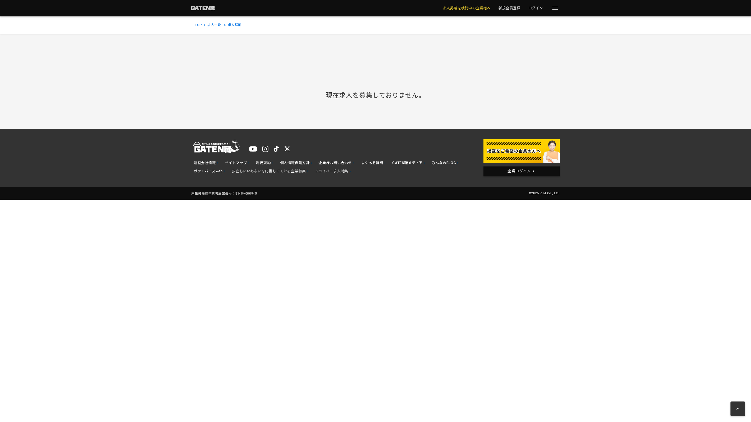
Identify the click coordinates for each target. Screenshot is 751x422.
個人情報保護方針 (295, 163)
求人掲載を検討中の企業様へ (467, 8)
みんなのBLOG (444, 163)
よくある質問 (372, 163)
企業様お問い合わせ (335, 163)
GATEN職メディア (407, 163)
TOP (198, 25)
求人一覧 (214, 25)
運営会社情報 (205, 163)
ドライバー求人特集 (331, 171)
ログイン (535, 8)
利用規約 (263, 163)
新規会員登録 (509, 8)
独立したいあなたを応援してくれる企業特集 (269, 171)
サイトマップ (236, 163)
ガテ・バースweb (208, 171)
